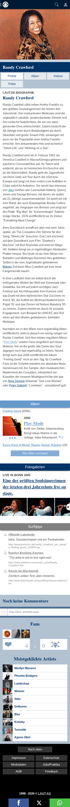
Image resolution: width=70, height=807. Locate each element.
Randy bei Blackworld (23, 571)
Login (65, 4)
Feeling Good (12, 411)
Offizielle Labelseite (21, 534)
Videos (57, 76)
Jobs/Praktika (51, 764)
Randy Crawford (18, 67)
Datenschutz (51, 757)
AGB (19, 771)
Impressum (19, 757)
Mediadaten (18, 764)
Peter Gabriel (17, 385)
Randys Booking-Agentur (25, 552)
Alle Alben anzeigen (35, 453)
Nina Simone (16, 381)
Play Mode (10, 342)
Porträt (12, 76)
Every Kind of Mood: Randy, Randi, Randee (32, 445)
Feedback (51, 771)
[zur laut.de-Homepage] (4, 4)
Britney (7, 266)
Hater (42, 644)
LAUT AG (44, 793)
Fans (15, 644)
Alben (35, 76)
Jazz (11, 190)
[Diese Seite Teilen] (18, 802)
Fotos (12, 83)
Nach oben (35, 749)
